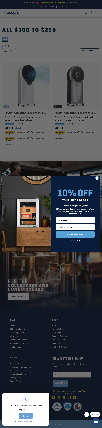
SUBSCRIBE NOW (75, 234)
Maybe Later (75, 240)
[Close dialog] (97, 178)
